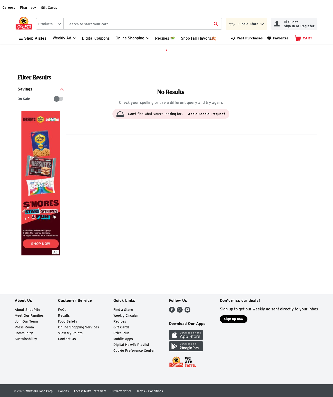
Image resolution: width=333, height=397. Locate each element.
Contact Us (67, 339)
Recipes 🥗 (165, 38)
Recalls (64, 315)
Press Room (24, 327)
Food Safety (67, 321)
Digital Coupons (96, 38)
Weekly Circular (125, 315)
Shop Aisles (35, 38)
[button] (262, 22)
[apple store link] (186, 338)
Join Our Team (26, 321)
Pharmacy (28, 7)
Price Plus (121, 333)
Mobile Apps (123, 339)
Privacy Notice (121, 391)
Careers (8, 7)
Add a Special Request (206, 114)
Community (24, 333)
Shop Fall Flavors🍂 (198, 38)
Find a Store (123, 310)
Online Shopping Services (78, 327)
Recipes (119, 321)
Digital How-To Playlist (131, 345)
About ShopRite (27, 310)
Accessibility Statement (90, 391)
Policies (63, 391)
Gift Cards (49, 7)
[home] (25, 24)
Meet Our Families (29, 315)
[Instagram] (180, 311)
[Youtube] (187, 311)
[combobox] (49, 24)
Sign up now (233, 319)
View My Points (70, 333)
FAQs (62, 310)
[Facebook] (172, 311)
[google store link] (186, 350)
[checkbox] (20, 98)
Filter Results (34, 77)
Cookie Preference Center (134, 350)
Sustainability (26, 339)
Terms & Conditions (150, 391)
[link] (247, 38)
